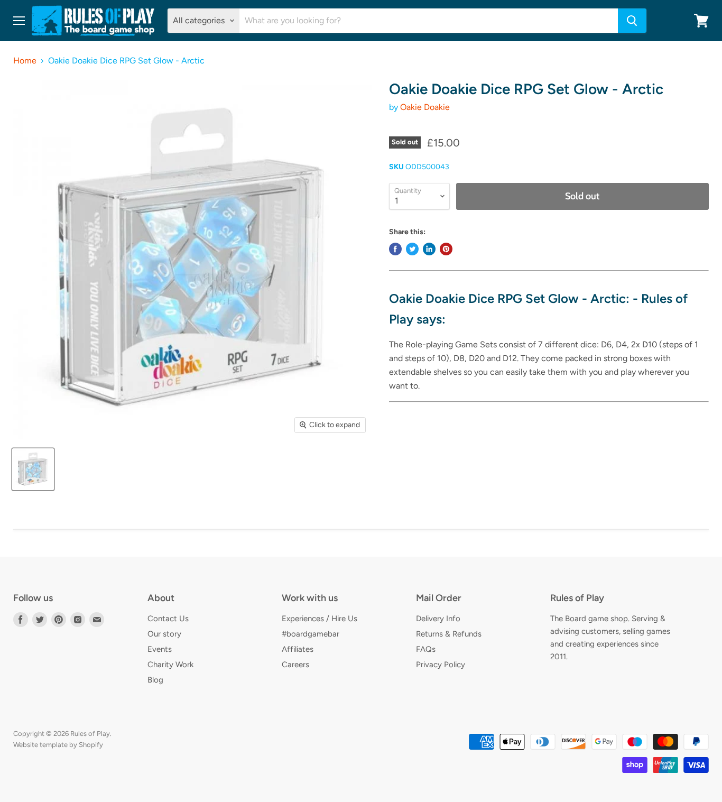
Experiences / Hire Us (319, 618)
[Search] (632, 20)
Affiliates (297, 649)
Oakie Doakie (425, 107)
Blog (155, 680)
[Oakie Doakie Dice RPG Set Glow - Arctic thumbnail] (33, 469)
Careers (295, 664)
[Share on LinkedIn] (429, 249)
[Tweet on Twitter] (412, 249)
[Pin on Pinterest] (446, 249)
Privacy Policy (440, 664)
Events (159, 649)
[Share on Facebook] (395, 249)
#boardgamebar (310, 634)
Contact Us (168, 618)
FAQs (426, 649)
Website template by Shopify (58, 745)
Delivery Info (438, 618)
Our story (164, 634)
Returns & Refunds (449, 634)
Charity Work (170, 664)
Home (24, 61)
